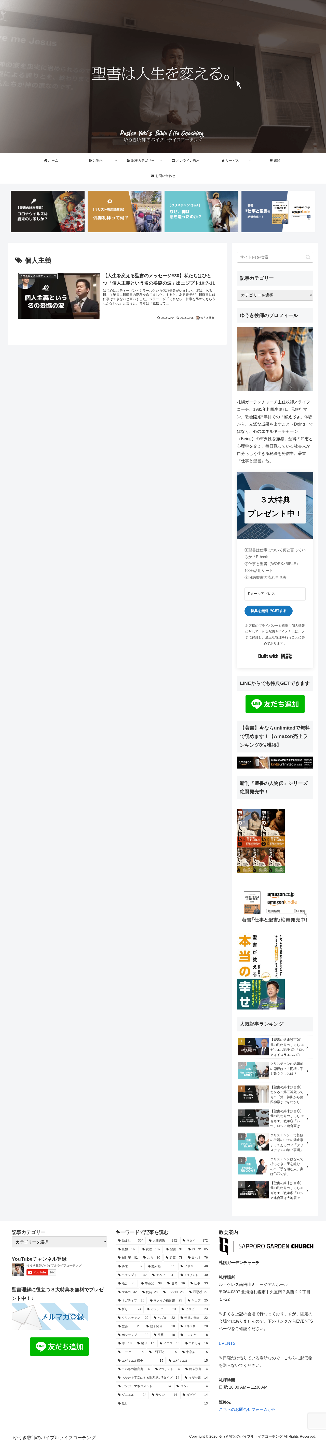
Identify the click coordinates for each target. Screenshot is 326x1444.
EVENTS (227, 1343)
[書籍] (278, 211)
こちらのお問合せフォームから (247, 1409)
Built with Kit (275, 656)
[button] (308, 257)
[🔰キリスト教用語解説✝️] (124, 211)
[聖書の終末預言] (48, 211)
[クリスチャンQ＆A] (201, 211)
